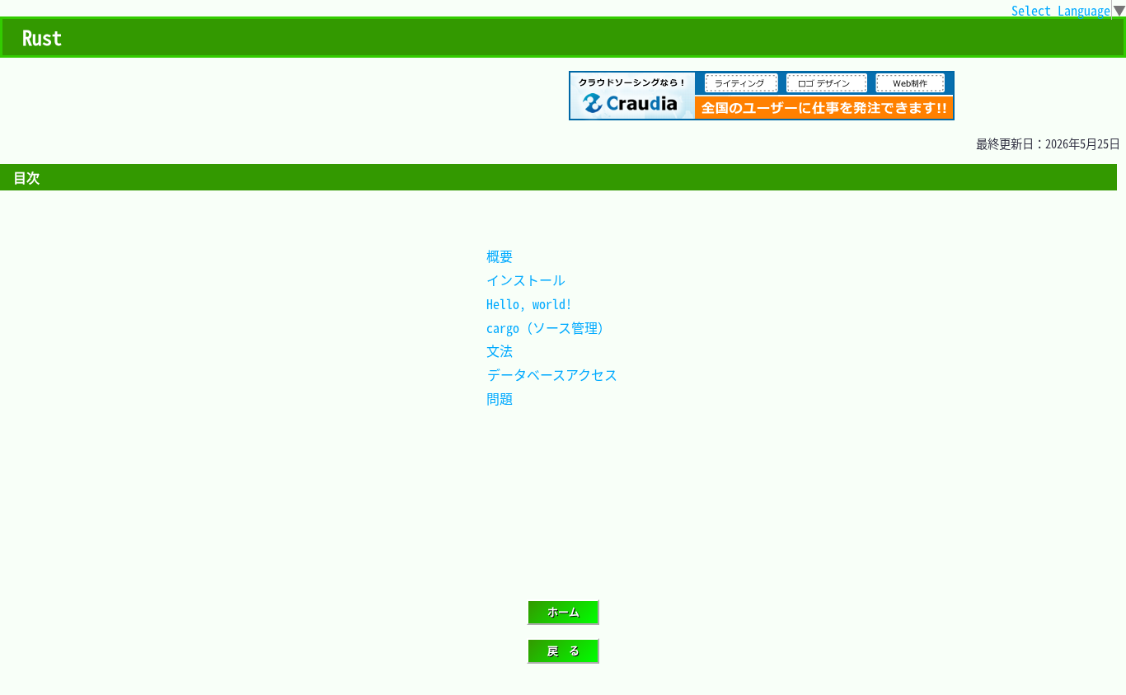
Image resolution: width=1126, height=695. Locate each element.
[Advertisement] (226, 333)
